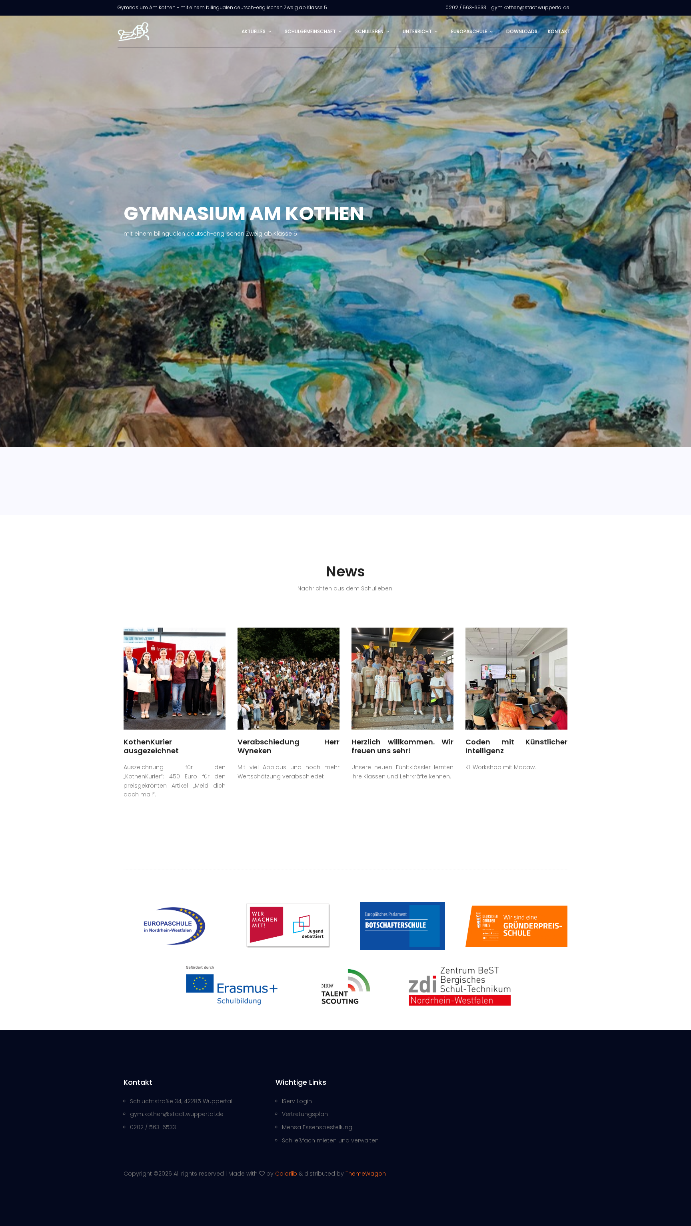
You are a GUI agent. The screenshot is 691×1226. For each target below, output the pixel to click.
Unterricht (417, 31)
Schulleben (369, 31)
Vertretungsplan (305, 1114)
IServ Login (297, 1101)
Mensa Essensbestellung (317, 1127)
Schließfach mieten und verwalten (330, 1140)
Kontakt (559, 31)
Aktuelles (254, 31)
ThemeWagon (366, 1174)
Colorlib (286, 1174)
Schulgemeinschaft (310, 31)
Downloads (521, 31)
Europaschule (469, 31)
